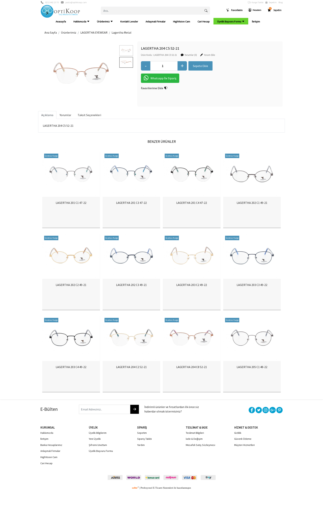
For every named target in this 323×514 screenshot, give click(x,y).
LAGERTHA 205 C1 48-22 (252, 367)
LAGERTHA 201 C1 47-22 (71, 203)
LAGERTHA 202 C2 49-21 (71, 285)
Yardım (141, 445)
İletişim (256, 21)
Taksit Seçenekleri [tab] (89, 115)
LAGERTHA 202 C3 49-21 (131, 285)
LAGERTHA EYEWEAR (93, 32)
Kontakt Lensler (129, 21)
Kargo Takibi (256, 2)
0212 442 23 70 (52, 2)
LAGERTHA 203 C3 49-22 (252, 285)
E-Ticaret (157, 488)
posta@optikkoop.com (76, 2)
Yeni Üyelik (95, 438)
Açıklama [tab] (47, 115)
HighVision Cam (181, 21)
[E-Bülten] (134, 409)
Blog (281, 2)
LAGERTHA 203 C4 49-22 (71, 367)
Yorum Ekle (209, 54)
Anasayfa (61, 21)
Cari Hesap (204, 21)
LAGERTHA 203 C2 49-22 (191, 285)
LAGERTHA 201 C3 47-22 (131, 203)
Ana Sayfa (50, 32)
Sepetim (272, 2)
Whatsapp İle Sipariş (163, 78)
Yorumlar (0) (190, 54)
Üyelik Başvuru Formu (229, 21)
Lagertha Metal (121, 32)
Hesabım (256, 10)
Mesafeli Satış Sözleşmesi (200, 445)
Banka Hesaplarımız (51, 445)
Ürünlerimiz (103, 21)
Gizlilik (237, 432)
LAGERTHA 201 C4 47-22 (191, 203)
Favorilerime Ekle (152, 88)
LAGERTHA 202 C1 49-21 (252, 203)
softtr (135, 488)
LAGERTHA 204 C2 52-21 (131, 367)
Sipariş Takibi (144, 438)
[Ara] (206, 11)
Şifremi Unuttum (98, 445)
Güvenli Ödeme (242, 438)
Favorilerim (236, 10)
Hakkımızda (80, 21)
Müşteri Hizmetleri (244, 445)
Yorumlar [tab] (65, 115)
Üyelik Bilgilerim (98, 432)
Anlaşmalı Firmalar (156, 21)
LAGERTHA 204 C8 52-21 (191, 367)
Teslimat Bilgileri (195, 432)
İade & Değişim (194, 438)
